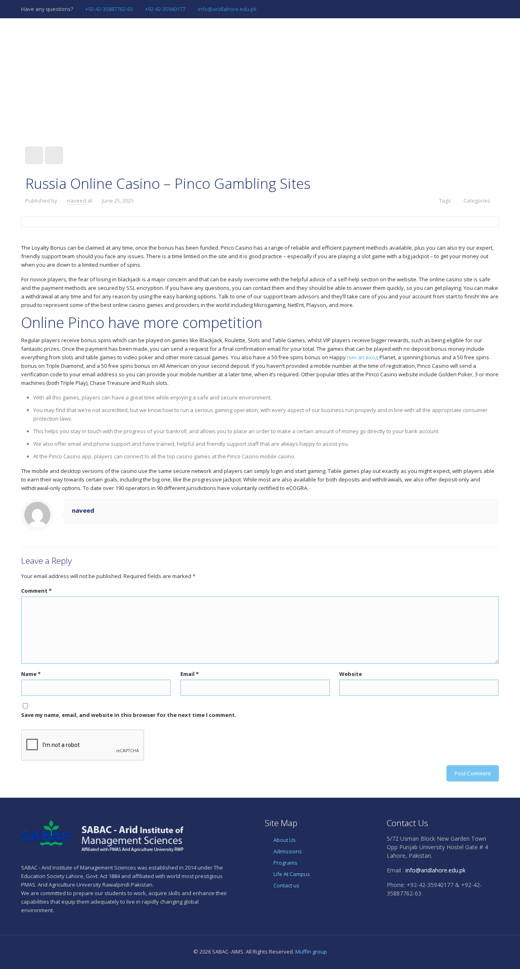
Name (31, 674)
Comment (36, 590)
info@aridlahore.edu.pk (227, 9)
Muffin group (311, 951)
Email (189, 674)
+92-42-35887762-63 (109, 9)
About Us (284, 840)
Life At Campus (291, 874)
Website (350, 674)
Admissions (287, 851)
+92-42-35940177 (165, 9)
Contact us (286, 885)
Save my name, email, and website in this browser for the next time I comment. (128, 715)
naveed (76, 200)
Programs (285, 862)
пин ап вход (362, 357)
